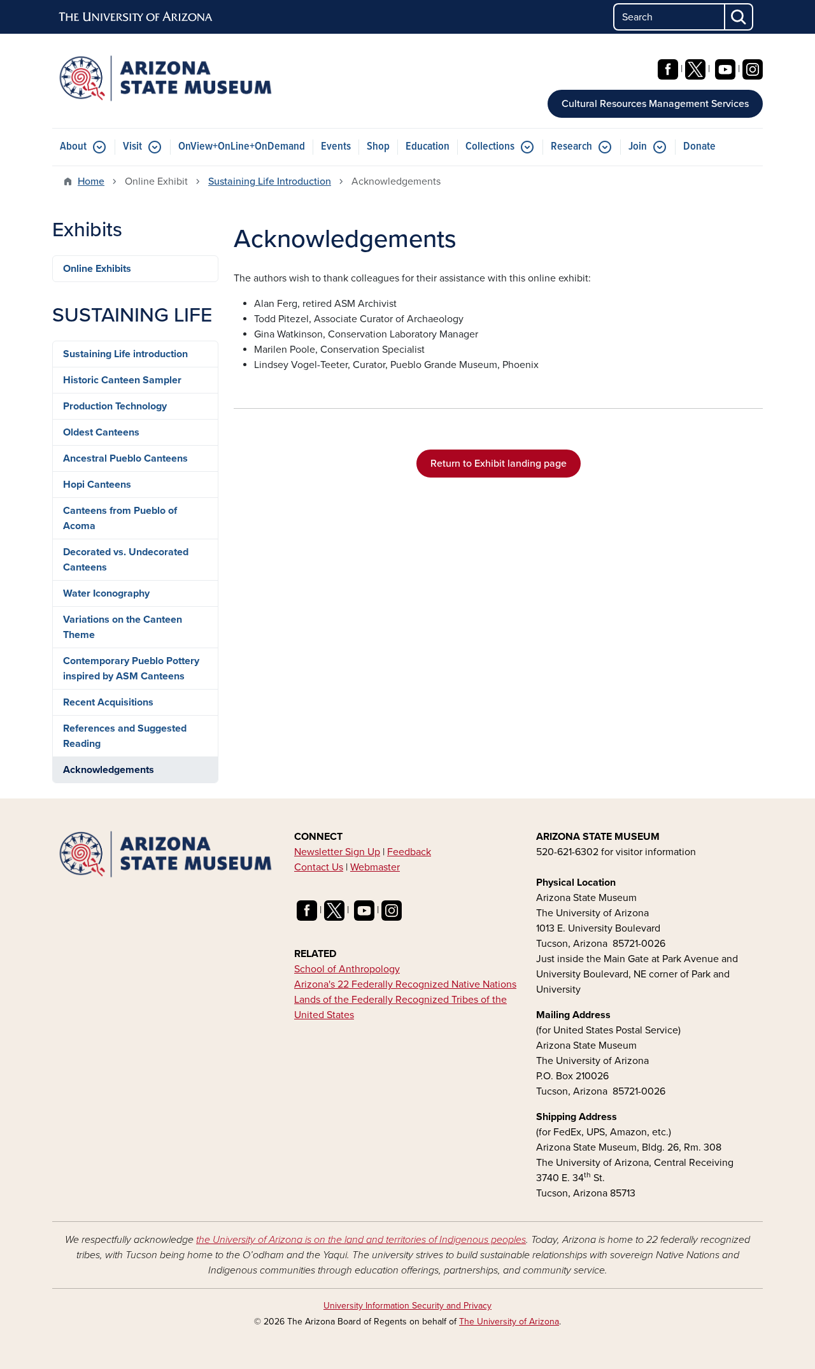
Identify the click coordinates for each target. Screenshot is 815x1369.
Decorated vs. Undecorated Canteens (125, 560)
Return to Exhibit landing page (498, 463)
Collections (489, 146)
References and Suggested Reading (125, 736)
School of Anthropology (347, 969)
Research (571, 146)
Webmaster (375, 867)
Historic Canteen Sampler (122, 380)
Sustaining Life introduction (125, 354)
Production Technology (115, 406)
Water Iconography (106, 593)
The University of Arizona (509, 1321)
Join (637, 146)
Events (336, 146)
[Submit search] (739, 17)
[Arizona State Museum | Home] (165, 78)
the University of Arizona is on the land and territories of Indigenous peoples (361, 1239)
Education (428, 146)
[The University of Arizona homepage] (136, 17)
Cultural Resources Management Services (655, 103)
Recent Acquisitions (108, 702)
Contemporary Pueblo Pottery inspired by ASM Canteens (131, 669)
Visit (132, 146)
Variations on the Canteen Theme (122, 627)
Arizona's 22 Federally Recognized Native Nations (405, 984)
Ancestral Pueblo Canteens (125, 458)
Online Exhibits (97, 268)
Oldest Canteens (101, 432)
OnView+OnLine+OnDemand (241, 146)
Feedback (409, 852)
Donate (699, 146)
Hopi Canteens (97, 484)
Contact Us (318, 867)
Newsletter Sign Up (337, 852)
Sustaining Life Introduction (269, 181)
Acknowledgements (108, 769)
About (73, 146)
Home (91, 181)
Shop (378, 146)
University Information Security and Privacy (407, 1305)
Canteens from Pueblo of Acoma (120, 518)
